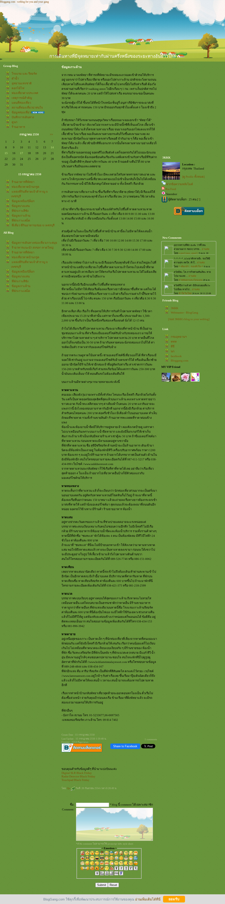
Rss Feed (170, 189)
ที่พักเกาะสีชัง (20, 210)
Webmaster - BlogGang (184, 312)
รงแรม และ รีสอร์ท (24, 73)
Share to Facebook (125, 746)
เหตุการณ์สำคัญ (22, 98)
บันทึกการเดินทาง (23, 117)
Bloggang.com (179, 360)
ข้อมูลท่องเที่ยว (21, 112)
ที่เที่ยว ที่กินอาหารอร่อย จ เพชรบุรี (33, 225)
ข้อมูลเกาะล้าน (21, 215)
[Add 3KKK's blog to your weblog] (188, 319)
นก (172, 351)
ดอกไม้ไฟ (18, 88)
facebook (176, 356)
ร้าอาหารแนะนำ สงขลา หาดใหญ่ (32, 247)
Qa (69, 788)
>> (51, 134)
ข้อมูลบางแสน (21, 206)
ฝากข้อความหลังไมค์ (179, 184)
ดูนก (14, 122)
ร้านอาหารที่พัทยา (23, 182)
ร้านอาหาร (18, 127)
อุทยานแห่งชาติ (22, 83)
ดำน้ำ (15, 78)
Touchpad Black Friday (75, 780)
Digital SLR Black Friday (77, 773)
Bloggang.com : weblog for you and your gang (24, 1)
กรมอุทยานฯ (179, 336)
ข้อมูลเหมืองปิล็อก (23, 201)
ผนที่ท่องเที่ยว (21, 102)
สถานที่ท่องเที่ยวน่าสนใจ (27, 107)
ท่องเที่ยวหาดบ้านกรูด (25, 186)
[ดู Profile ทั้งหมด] (193, 176)
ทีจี (172, 346)
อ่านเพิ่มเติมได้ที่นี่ (147, 899)
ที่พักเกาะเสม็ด (21, 220)
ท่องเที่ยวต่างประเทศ (25, 93)
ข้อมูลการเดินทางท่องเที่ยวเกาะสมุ (34, 242)
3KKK (174, 308)
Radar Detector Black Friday (78, 776)
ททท (174, 341)
